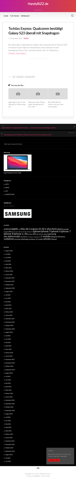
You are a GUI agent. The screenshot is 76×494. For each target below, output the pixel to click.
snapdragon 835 (29, 77)
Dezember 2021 (9, 441)
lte (26, 234)
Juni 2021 (8, 461)
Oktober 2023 (9, 366)
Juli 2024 (7, 336)
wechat (17, 239)
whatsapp (25, 239)
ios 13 (22, 232)
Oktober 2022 (9, 407)
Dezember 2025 (9, 278)
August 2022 (9, 414)
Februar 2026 (9, 271)
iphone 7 (66, 231)
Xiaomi (54, 239)
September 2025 (10, 288)
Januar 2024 (8, 356)
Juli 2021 (7, 458)
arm (14, 77)
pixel (45, 234)
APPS (7, 184)
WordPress (37, 476)
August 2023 (9, 373)
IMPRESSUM (25, 16)
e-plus (48, 229)
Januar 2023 (8, 397)
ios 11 (14, 232)
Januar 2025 (8, 315)
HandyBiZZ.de (38, 4)
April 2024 (8, 346)
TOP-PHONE (14, 16)
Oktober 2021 (9, 448)
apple (14, 228)
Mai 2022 (8, 424)
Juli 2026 (7, 254)
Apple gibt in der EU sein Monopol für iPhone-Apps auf (17, 104)
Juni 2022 (8, 420)
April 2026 (8, 264)
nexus (30, 234)
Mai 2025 (8, 302)
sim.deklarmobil (12, 236)
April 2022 (8, 427)
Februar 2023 (9, 393)
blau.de (24, 229)
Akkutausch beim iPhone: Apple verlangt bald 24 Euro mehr (36, 104)
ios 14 (27, 232)
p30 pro (41, 234)
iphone (37, 231)
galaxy (60, 229)
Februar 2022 (9, 434)
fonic (54, 229)
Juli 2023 (7, 376)
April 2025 (8, 305)
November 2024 (10, 322)
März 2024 (8, 349)
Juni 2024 (8, 339)
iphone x (18, 234)
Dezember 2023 (9, 359)
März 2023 (8, 390)
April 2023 (8, 386)
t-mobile (45, 236)
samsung (52, 234)
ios (10, 232)
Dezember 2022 (9, 400)
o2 (34, 234)
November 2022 (10, 403)
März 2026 (8, 268)
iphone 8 (8, 234)
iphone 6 (56, 231)
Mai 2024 (8, 342)
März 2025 (8, 308)
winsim (47, 239)
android (7, 229)
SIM (6, 191)
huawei (6, 232)
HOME (6, 16)
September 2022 (10, 410)
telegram (54, 237)
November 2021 (10, 444)
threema (61, 237)
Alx (48, 476)
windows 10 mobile (36, 239)
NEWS (26, 38)
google (66, 229)
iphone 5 (46, 231)
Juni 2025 (8, 298)
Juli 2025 (7, 295)
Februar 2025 (9, 312)
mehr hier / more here (60, 456)
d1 (39, 229)
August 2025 (9, 291)
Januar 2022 (8, 437)
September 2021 (10, 451)
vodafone (9, 239)
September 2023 (10, 369)
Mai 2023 (8, 383)
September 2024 (10, 329)
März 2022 (8, 431)
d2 (43, 229)
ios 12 (18, 232)
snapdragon (20, 77)
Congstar (33, 229)
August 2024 (9, 332)
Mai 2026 (8, 261)
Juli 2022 (7, 417)
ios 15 (31, 232)
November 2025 (10, 281)
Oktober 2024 (9, 325)
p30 (37, 234)
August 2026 (9, 251)
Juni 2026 (8, 257)
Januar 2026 (8, 274)
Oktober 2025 (9, 284)
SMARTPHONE (9, 194)
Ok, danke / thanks (54, 460)
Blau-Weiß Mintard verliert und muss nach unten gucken (55, 104)
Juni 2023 (8, 380)
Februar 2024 (9, 352)
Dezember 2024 (9, 318)
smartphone (23, 237)
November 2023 (10, 363)
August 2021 (9, 454)
